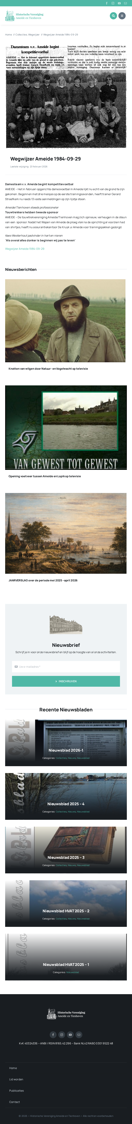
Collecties (61, 757)
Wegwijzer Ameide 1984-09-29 (24, 249)
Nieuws (72, 757)
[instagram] (113, 3)
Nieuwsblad (83, 757)
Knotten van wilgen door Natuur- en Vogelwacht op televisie (48, 368)
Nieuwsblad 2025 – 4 (66, 803)
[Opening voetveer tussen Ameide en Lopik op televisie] (66, 388)
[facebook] (106, 3)
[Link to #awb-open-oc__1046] (113, 15)
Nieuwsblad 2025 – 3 (66, 857)
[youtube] (119, 3)
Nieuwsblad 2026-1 (66, 750)
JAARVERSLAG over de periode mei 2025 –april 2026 (43, 580)
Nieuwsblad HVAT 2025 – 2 (66, 910)
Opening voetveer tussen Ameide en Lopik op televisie (45, 476)
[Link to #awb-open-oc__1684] (122, 15)
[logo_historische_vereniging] (24, 11)
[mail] (125, 3)
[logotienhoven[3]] (66, 1009)
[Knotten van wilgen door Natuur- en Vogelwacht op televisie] (65, 281)
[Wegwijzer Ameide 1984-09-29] (66, 46)
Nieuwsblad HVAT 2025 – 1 (66, 964)
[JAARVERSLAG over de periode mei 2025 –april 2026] (66, 495)
